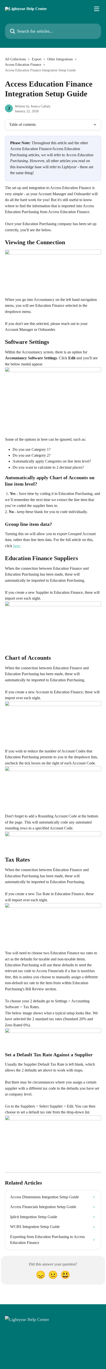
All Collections (15, 59)
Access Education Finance (23, 64)
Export (36, 59)
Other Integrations (60, 59)
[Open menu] (96, 9)
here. (17, 546)
